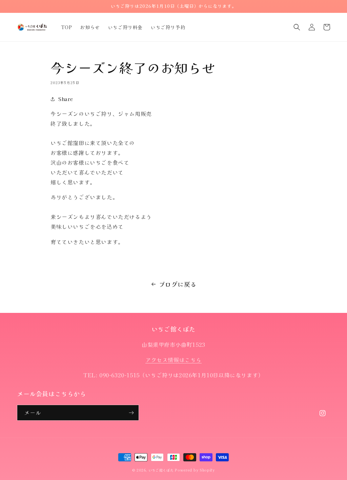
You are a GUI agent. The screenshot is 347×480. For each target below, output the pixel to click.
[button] (296, 27)
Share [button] (65, 99)
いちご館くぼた (161, 470)
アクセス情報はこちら (173, 360)
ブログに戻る (178, 284)
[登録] (131, 413)
